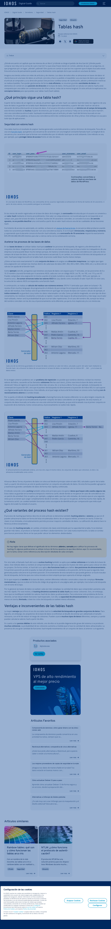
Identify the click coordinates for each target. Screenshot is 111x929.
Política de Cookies (9, 909)
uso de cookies (31, 907)
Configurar (37, 905)
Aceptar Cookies (18, 912)
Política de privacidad (29, 909)
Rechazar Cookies (97, 900)
